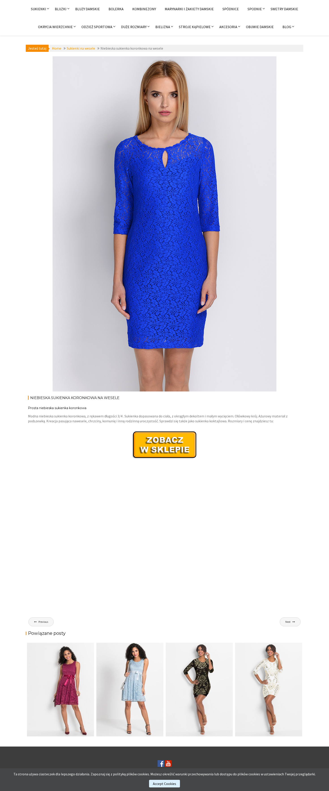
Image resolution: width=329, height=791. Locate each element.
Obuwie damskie (260, 27)
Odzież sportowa (96, 27)
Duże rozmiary (134, 27)
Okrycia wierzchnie (55, 27)
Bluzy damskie (87, 9)
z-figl (103, 63)
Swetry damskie (284, 9)
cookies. (143, 774)
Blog (286, 27)
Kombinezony (144, 9)
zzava (104, 68)
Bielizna (162, 27)
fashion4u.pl (260, 63)
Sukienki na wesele (83, 63)
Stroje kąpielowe (195, 27)
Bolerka (116, 9)
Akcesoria (228, 27)
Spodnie (255, 9)
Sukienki (38, 9)
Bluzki (60, 9)
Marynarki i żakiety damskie (189, 9)
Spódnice (230, 9)
